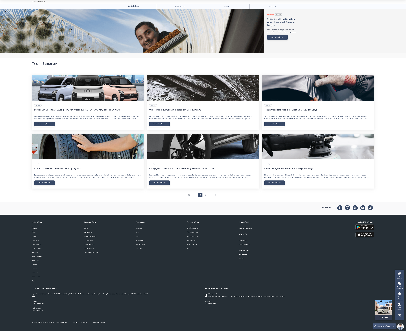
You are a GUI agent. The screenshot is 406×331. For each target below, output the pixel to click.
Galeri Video (140, 240)
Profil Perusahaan (193, 228)
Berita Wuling (180, 6)
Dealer (86, 228)
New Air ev (36, 240)
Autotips (272, 6)
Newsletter (243, 255)
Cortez (34, 264)
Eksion (34, 232)
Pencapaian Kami (193, 236)
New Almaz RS (37, 256)
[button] (399, 316)
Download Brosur (89, 244)
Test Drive (139, 248)
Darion (34, 236)
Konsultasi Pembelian (91, 252)
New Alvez (35, 260)
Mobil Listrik (243, 240)
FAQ (137, 232)
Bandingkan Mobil (90, 236)
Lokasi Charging (244, 244)
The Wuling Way (192, 232)
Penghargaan (191, 240)
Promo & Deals (89, 248)
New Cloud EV (37, 248)
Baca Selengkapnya (44, 124)
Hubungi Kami (244, 251)
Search (241, 259)
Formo (34, 281)
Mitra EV (35, 252)
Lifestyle (226, 6)
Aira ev (34, 228)
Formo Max (36, 277)
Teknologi (139, 228)
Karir (189, 248)
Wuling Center (140, 244)
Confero (35, 269)
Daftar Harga (88, 232)
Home (34, 2)
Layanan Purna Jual (245, 228)
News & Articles (192, 244)
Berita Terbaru (133, 6)
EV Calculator (88, 240)
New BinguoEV (37, 244)
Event (137, 236)
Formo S (35, 273)
